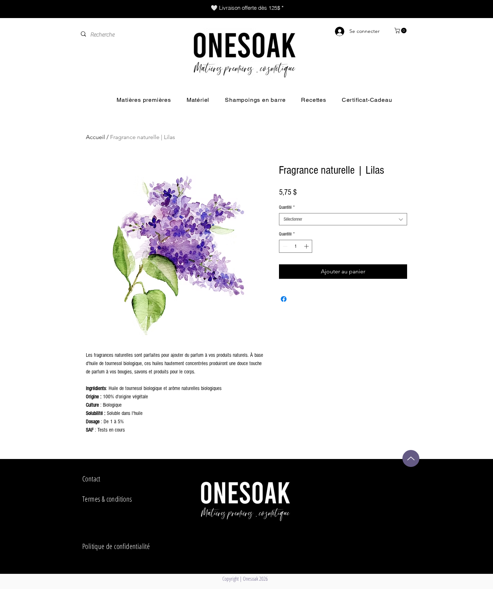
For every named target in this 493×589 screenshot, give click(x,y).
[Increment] (307, 246)
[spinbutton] (296, 246)
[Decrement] (284, 246)
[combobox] (343, 219)
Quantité (287, 207)
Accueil (95, 137)
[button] (401, 30)
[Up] (410, 458)
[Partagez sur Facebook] (283, 299)
